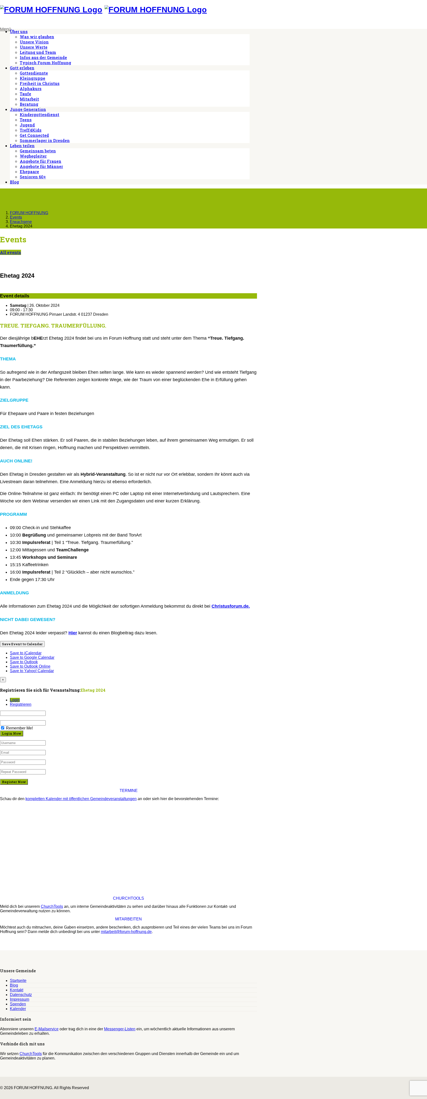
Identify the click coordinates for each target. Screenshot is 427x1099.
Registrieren (20, 704)
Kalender (18, 1009)
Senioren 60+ (33, 176)
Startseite (18, 980)
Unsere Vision (34, 41)
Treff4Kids (31, 130)
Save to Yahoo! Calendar (32, 671)
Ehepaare (29, 171)
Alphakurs (31, 88)
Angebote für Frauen (40, 161)
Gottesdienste (34, 73)
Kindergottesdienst (39, 114)
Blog (14, 182)
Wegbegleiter (33, 156)
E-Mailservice (47, 1029)
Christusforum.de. (231, 606)
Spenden (18, 1004)
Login (15, 700)
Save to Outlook (24, 662)
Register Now (14, 782)
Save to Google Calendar (32, 657)
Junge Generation (28, 109)
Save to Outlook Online (30, 666)
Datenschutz (21, 995)
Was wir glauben (37, 36)
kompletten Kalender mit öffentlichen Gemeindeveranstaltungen (81, 799)
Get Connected (34, 135)
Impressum (19, 999)
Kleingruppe (32, 78)
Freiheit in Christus (40, 83)
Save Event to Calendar (22, 644)
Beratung (29, 104)
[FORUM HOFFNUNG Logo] (51, 9)
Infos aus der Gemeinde (43, 57)
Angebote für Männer (41, 166)
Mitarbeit (29, 99)
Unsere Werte (33, 47)
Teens (26, 119)
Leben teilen (22, 145)
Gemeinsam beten (38, 150)
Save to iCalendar (26, 653)
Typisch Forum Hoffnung (45, 62)
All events (10, 252)
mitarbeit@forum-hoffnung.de (126, 932)
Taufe (25, 93)
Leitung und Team (38, 52)
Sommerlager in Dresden (45, 140)
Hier (72, 632)
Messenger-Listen (119, 1029)
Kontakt (16, 990)
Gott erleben (22, 67)
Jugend (27, 124)
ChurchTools (52, 906)
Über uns (19, 31)
